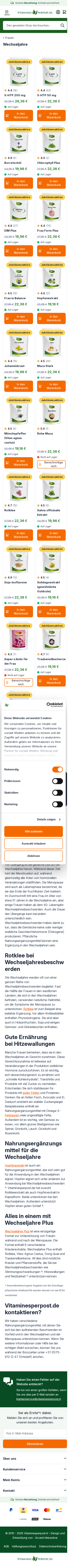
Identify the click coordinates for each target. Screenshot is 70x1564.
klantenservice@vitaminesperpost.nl (38, 1399)
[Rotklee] (18, 487)
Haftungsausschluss (24, 1546)
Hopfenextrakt (14, 1165)
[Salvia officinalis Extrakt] (51, 487)
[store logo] (35, 12)
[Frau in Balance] (18, 275)
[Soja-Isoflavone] (18, 559)
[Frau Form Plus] (51, 207)
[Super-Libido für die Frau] (18, 635)
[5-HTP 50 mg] (51, 71)
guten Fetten (31, 1093)
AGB (6, 1546)
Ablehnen (33, 855)
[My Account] (58, 12)
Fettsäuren (12, 1115)
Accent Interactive (46, 1537)
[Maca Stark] (51, 342)
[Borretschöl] (18, 139)
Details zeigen (46, 819)
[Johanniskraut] (18, 342)
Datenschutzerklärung (52, 1546)
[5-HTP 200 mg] (18, 71)
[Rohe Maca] (51, 410)
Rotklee (28, 1009)
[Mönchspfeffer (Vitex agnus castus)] (18, 410)
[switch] (57, 781)
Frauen (9, 37)
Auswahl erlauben (34, 843)
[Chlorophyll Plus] (51, 139)
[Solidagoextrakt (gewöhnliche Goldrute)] (51, 559)
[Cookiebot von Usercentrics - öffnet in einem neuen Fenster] (47, 704)
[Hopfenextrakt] (51, 275)
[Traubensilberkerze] (51, 635)
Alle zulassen (33, 831)
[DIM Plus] (18, 207)
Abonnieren (35, 1444)
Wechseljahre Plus (17, 1231)
